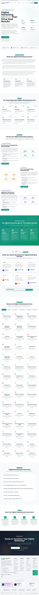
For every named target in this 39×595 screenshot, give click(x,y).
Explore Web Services (5, 209)
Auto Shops (22, 563)
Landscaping (22, 568)
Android (37, 0)
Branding (9, 309)
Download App (28, 570)
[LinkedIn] (2, 574)
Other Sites (28, 569)
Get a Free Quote (5, 37)
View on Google (29, 289)
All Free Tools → (35, 566)
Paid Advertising (22, 309)
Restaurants (22, 567)
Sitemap (26, 593)
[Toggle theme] (29, 3)
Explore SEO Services (5, 163)
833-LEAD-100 (4, 0)
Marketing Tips (35, 567)
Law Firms (21, 561)
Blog (27, 562)
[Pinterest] (8, 574)
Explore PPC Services (24, 186)
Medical (21, 564)
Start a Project (35, 565)
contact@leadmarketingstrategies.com (13, 0)
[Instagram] (7, 574)
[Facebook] (3, 574)
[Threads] (5, 574)
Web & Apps (35, 309)
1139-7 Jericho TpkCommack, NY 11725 (5, 568)
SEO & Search (29, 309)
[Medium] (10, 574)
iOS (33, 0)
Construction (22, 562)
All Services (4, 309)
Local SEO (15, 561)
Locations (27, 561)
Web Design (16, 564)
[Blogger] (2, 576)
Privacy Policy (16, 593)
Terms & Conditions (20, 593)
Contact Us (28, 563)
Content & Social (15, 309)
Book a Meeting (28, 564)
